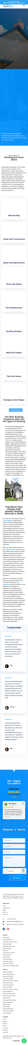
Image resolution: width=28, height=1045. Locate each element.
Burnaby (5, 1023)
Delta (4, 1019)
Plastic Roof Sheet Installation (10, 989)
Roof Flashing (6, 1006)
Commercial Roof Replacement (11, 965)
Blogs (4, 910)
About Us (5, 912)
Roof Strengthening (8, 991)
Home (4, 906)
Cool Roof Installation (8, 985)
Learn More (7, 52)
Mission (5, 1025)
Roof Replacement (14, 308)
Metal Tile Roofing (7, 972)
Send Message (17, 877)
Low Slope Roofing (8, 987)
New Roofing (14, 215)
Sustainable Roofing (8, 978)
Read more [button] (7, 817)
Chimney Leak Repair (8, 1011)
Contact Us (5, 914)
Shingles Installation (8, 976)
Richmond (5, 1030)
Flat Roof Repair (14, 376)
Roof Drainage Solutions (9, 995)
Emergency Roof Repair (14, 400)
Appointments (6, 908)
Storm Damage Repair (8, 974)
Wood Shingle (6, 1004)
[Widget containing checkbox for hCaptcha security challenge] (14, 871)
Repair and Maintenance (14, 263)
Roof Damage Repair (8, 1002)
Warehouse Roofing (8, 983)
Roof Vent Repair (7, 1013)
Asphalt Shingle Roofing (9, 993)
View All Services (15, 410)
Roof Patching (6, 998)
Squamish (5, 1032)
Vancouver (5, 1028)
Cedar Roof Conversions (14, 239)
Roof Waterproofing (8, 1008)
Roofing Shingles (14, 331)
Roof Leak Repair (14, 284)
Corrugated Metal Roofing (9, 1000)
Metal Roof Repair (14, 353)
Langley (5, 1021)
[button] (24, 1041)
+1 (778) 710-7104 (14, 1)
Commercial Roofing (8, 963)
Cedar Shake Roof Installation (10, 980)
